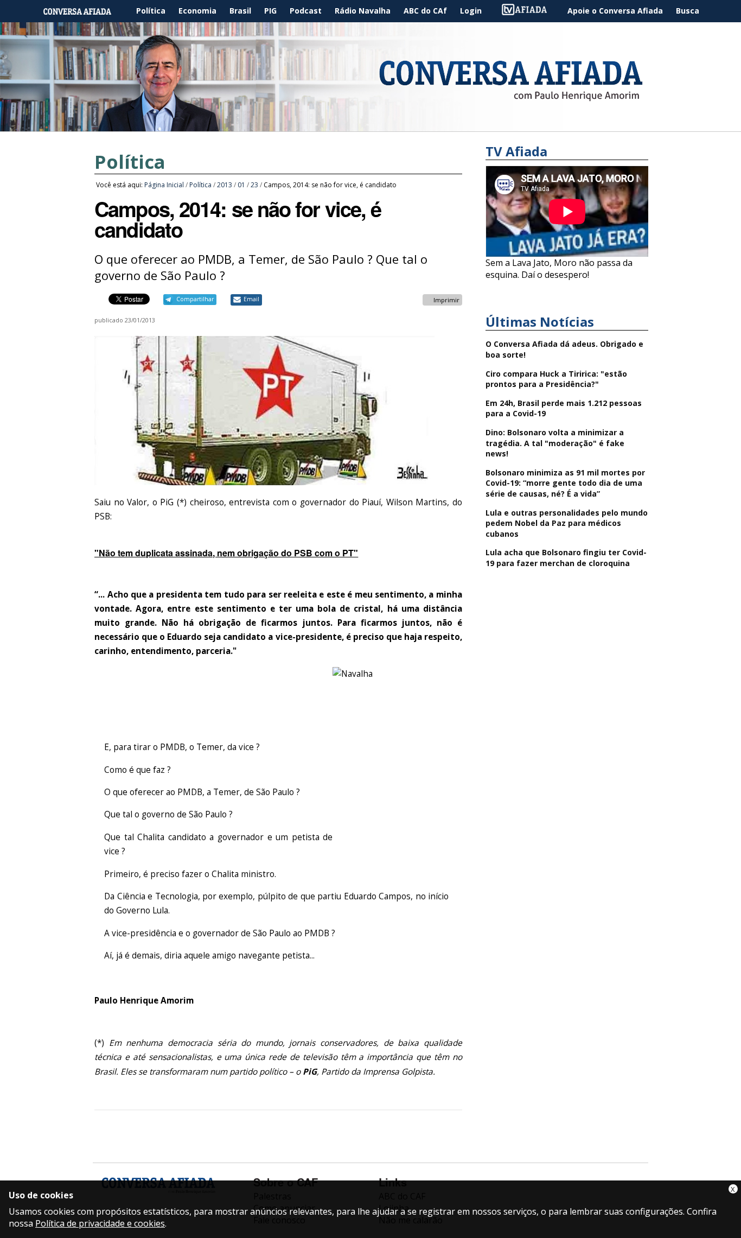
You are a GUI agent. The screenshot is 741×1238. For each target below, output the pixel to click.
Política (150, 10)
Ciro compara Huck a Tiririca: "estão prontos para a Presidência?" (556, 379)
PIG (270, 10)
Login (471, 10)
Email (251, 299)
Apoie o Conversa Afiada (615, 10)
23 (254, 184)
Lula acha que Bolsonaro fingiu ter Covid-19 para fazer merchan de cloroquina (566, 557)
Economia (197, 10)
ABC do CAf (425, 10)
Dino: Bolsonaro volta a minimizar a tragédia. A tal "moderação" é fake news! (555, 443)
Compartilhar (195, 299)
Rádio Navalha (363, 10)
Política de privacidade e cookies (100, 1223)
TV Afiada (530, 11)
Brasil (240, 10)
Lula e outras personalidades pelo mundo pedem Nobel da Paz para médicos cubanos (567, 523)
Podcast (306, 10)
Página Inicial (85, 11)
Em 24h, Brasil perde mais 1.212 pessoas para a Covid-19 (564, 408)
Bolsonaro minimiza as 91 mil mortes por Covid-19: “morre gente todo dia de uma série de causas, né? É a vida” (565, 483)
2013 (224, 184)
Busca (687, 10)
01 (241, 184)
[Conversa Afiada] (370, 125)
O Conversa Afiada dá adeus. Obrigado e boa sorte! (564, 349)
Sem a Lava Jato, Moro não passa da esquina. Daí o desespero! (559, 269)
